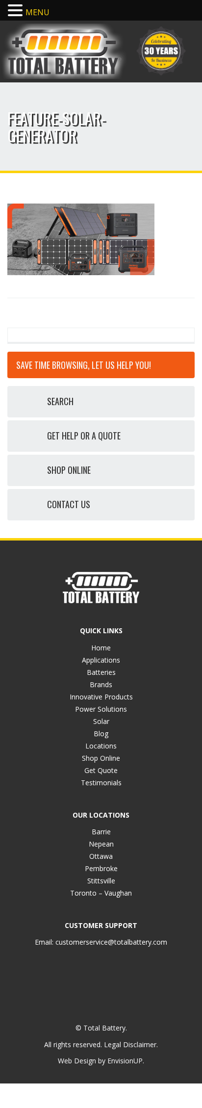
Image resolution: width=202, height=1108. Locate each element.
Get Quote (101, 770)
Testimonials (101, 782)
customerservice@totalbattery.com (111, 942)
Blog (101, 733)
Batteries (101, 672)
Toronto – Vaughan (101, 893)
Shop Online (101, 758)
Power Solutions (101, 709)
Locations (101, 745)
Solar (101, 721)
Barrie (101, 831)
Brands (101, 684)
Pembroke (101, 868)
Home (101, 647)
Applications (101, 660)
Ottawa (101, 856)
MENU (37, 12)
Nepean (101, 844)
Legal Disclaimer (130, 1044)
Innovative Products (101, 696)
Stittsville (101, 880)
